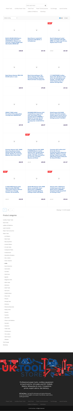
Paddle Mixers (8, 293)
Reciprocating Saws (9, 307)
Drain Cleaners (8, 260)
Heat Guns (7, 274)
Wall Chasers (8, 336)
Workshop (43, 11)
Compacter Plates (9, 249)
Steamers (7, 326)
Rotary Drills (8, 309)
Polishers (7, 304)
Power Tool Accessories (42, 8)
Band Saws (7, 239)
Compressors (8, 252)
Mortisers (7, 285)
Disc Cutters (8, 258)
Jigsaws (6, 277)
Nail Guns (7, 290)
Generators (7, 268)
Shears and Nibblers (10, 320)
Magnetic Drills (8, 279)
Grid (62, 18)
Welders (7, 339)
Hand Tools (31, 8)
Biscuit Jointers (8, 241)
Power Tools (9, 8)
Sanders (7, 315)
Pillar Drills (7, 296)
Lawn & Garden (63, 8)
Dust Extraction (8, 266)
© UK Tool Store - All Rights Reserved (36, 408)
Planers (6, 298)
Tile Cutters (7, 334)
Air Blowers (7, 236)
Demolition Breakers (9, 255)
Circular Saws (8, 247)
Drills (6, 263)
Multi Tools (7, 288)
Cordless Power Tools (20, 8)
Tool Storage (54, 8)
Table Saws (7, 328)
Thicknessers (8, 331)
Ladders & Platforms (33, 11)
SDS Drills (7, 317)
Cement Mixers (8, 244)
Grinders (7, 271)
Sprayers (7, 323)
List (66, 18)
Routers (6, 312)
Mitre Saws (7, 282)
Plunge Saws (8, 301)
